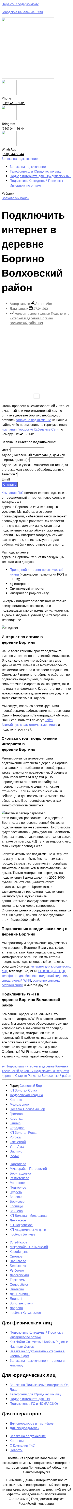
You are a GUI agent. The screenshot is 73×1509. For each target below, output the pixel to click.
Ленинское (18, 1220)
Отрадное (17, 1127)
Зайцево (16, 1210)
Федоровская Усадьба (26, 1095)
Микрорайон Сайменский (29, 1246)
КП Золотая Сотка (23, 1090)
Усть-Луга (17, 1146)
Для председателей (24, 1428)
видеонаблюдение (53, 975)
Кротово (16, 1099)
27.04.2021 (41, 308)
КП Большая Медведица (28, 1215)
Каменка (16, 1118)
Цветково (17, 1289)
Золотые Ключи (21, 1303)
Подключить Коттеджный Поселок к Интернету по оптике (36, 183)
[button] (20, 158)
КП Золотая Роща (23, 1132)
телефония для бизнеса (20, 975)
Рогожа (15, 1137)
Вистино (16, 1151)
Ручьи (14, 1156)
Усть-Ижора (18, 1242)
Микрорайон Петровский (28, 1168)
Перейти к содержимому (20, 4)
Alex (49, 303)
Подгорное (18, 1187)
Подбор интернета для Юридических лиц (40, 176)
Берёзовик (18, 1265)
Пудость (16, 1192)
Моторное (17, 1182)
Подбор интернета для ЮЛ (30, 1398)
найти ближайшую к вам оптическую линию (29, 722)
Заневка (16, 1196)
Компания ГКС (13, 492)
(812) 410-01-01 (13, 103)
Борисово (17, 1201)
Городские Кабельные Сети (22, 12)
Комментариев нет (39, 318)
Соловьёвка (19, 1284)
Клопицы (16, 1206)
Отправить (9, 484)
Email (6, 479)
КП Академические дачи (28, 1229)
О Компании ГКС (22, 1445)
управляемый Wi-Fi (16, 980)
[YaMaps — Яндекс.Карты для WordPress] (36, 396)
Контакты (17, 1440)
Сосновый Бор (30, 1085)
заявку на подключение (33, 419)
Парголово (18, 1163)
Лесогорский (19, 1275)
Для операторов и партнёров (32, 1423)
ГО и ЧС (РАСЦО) (51, 971)
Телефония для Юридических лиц (35, 171)
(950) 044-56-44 (13, 128)
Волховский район (15, 198)
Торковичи (18, 1279)
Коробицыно (19, 1251)
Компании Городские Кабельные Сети (30, 429)
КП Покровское (21, 1224)
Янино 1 (16, 1298)
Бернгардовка (20, 1173)
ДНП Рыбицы (20, 1293)
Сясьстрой (18, 1141)
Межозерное (19, 1104)
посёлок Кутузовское (25, 1312)
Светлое (16, 1256)
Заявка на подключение (28, 166)
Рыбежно (17, 1270)
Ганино (15, 1123)
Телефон (9, 474)
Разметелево (19, 1178)
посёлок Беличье (22, 1234)
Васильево (18, 1261)
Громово (16, 1113)
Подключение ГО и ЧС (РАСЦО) (34, 1403)
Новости (16, 1450)
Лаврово (16, 1307)
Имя (6, 449)
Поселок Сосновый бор (27, 1109)
